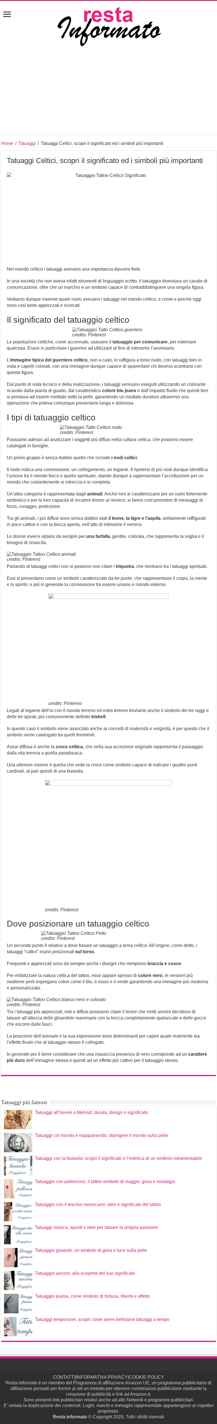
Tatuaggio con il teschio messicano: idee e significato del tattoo (98, 1204)
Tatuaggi (27, 143)
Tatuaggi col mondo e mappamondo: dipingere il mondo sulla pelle (101, 1135)
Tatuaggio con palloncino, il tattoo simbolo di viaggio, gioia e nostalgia (105, 1181)
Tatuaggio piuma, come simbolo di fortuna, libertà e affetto (92, 1296)
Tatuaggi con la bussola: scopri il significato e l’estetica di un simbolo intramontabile (118, 1158)
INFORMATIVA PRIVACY (102, 1377)
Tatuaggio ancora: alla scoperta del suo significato (85, 1273)
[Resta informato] (108, 25)
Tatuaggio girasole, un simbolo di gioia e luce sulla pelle (91, 1250)
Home (7, 143)
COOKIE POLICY (146, 1377)
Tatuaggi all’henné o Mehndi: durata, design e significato (91, 1112)
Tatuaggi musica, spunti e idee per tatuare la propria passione (96, 1227)
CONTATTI (64, 1377)
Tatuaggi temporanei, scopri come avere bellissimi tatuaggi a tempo (102, 1319)
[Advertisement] (108, 94)
